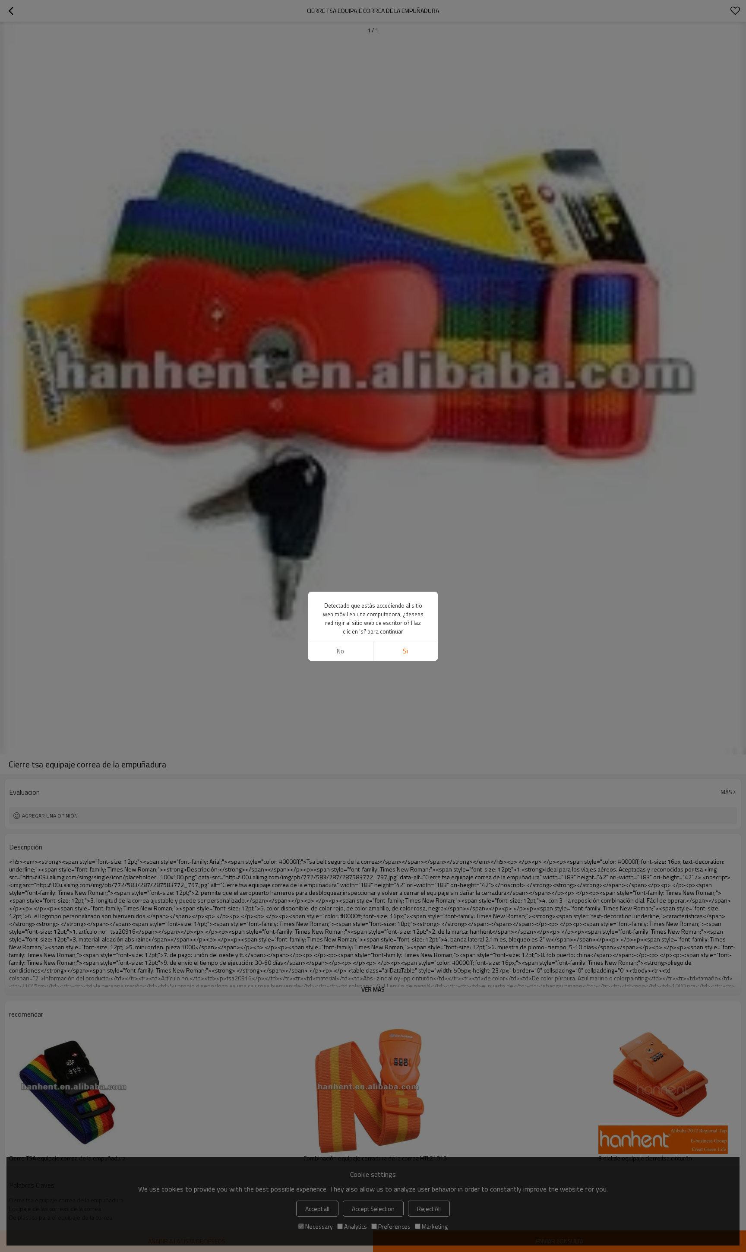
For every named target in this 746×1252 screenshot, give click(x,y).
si (405, 651)
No (340, 651)
